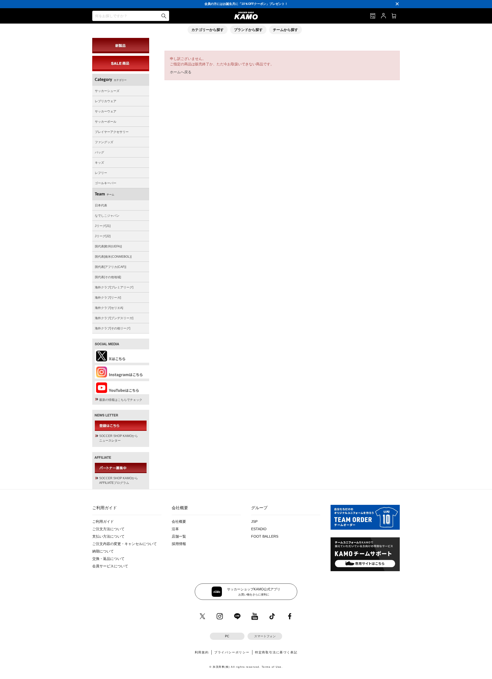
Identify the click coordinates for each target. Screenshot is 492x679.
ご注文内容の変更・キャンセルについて (124, 544)
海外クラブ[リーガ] (108, 297)
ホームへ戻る (180, 72)
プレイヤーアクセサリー (112, 132)
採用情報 (179, 544)
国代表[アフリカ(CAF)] (110, 267)
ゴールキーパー (105, 183)
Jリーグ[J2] (102, 236)
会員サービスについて (110, 566)
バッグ (99, 152)
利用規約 (202, 652)
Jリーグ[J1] (102, 226)
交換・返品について (108, 559)
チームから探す (285, 30)
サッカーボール (105, 121)
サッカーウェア (105, 111)
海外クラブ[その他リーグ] (112, 328)
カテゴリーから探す (207, 30)
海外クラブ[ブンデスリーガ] (114, 318)
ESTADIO (258, 529)
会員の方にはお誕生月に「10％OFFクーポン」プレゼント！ (246, 4)
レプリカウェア (105, 101)
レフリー (101, 173)
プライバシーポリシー (232, 652)
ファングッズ (104, 142)
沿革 (175, 529)
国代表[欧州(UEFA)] (108, 246)
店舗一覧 (179, 536)
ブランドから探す (248, 30)
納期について (103, 551)
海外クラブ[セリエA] (109, 308)
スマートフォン (265, 636)
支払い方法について (108, 536)
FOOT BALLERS (264, 536)
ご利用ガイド (103, 521)
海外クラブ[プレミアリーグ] (114, 287)
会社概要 (179, 521)
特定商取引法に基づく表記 (276, 652)
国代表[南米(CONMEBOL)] (113, 256)
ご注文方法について (108, 529)
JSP (254, 521)
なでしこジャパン (107, 215)
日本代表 (101, 205)
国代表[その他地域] (108, 277)
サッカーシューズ (107, 91)
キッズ (99, 162)
